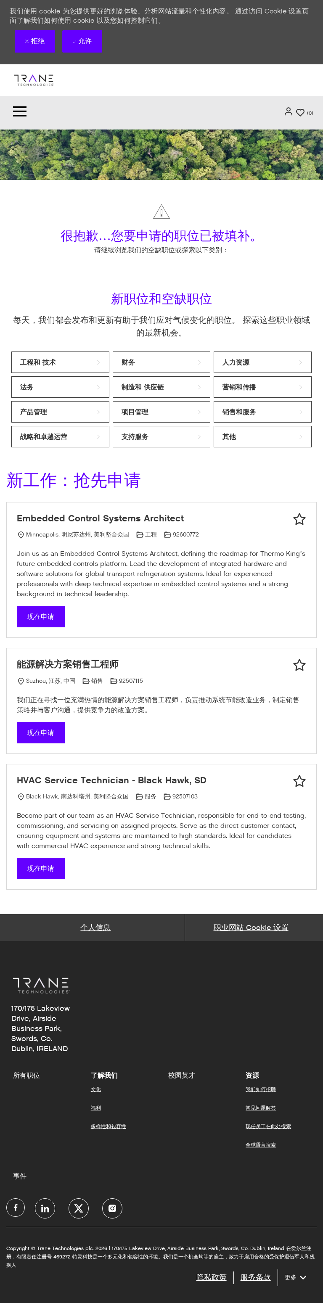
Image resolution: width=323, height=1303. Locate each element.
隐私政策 (211, 1277)
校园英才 (181, 1075)
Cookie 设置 (283, 11)
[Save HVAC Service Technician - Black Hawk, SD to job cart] (299, 781)
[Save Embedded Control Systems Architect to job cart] (299, 519)
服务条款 (256, 1277)
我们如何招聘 (261, 1089)
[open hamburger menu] (20, 112)
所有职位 (26, 1075)
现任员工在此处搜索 (268, 1126)
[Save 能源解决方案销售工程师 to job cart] (299, 665)
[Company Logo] (33, 79)
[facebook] (15, 1207)
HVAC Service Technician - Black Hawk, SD (112, 780)
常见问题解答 (261, 1108)
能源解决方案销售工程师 (68, 664)
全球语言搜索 (261, 1145)
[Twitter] (79, 1208)
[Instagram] (112, 1208)
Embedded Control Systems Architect (100, 518)
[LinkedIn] (45, 1208)
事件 (19, 1176)
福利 (96, 1108)
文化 (96, 1089)
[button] (289, 111)
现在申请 (40, 616)
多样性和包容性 (108, 1126)
